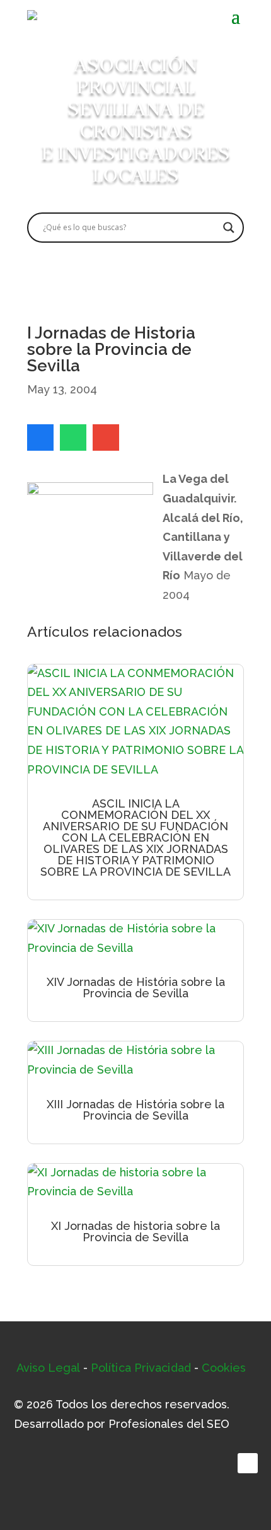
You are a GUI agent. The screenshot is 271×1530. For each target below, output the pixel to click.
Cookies (224, 1367)
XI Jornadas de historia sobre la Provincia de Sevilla (135, 1231)
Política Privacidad (141, 1367)
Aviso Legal (48, 1367)
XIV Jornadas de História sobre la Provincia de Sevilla (136, 987)
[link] (40, 437)
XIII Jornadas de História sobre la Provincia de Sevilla (135, 1110)
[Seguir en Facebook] (248, 1463)
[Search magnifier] (229, 227)
